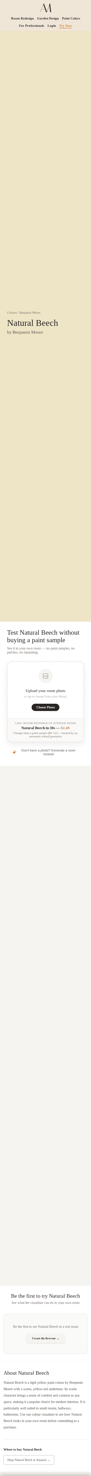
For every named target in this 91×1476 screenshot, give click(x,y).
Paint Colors (71, 18)
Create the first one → (45, 1338)
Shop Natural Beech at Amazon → (28, 1460)
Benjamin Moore (29, 312)
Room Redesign (22, 18)
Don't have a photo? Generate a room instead (48, 752)
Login (51, 25)
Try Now (65, 25)
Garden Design (48, 18)
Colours (12, 312)
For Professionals (31, 25)
